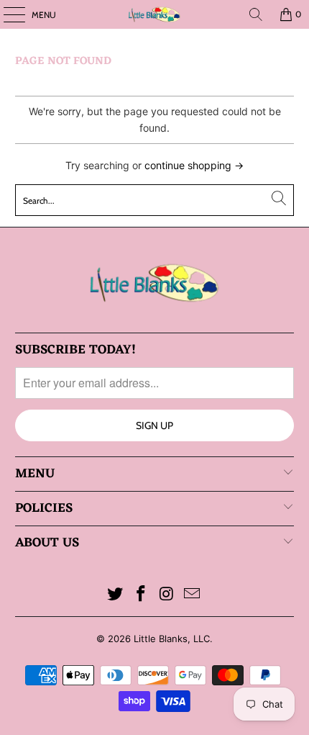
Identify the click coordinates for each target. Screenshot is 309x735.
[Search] (255, 14)
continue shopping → (194, 165)
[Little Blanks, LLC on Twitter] (115, 595)
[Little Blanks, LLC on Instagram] (166, 595)
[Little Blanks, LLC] (155, 14)
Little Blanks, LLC (172, 638)
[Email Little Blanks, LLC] (192, 595)
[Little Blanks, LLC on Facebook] (141, 595)
